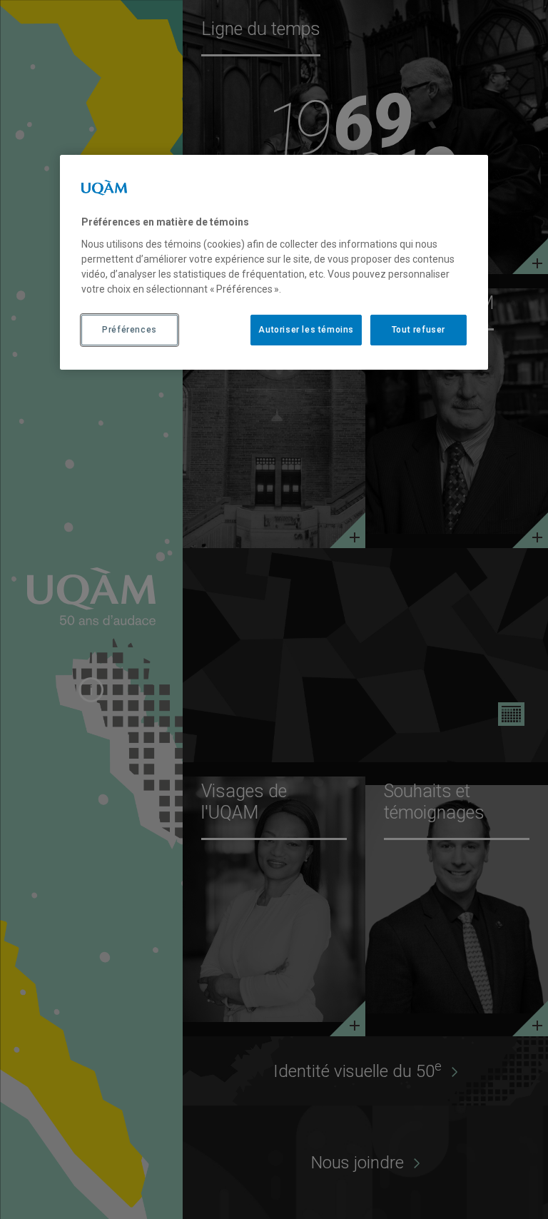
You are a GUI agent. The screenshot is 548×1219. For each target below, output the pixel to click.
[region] (274, 262)
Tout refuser (418, 330)
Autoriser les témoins (306, 330)
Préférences (129, 330)
